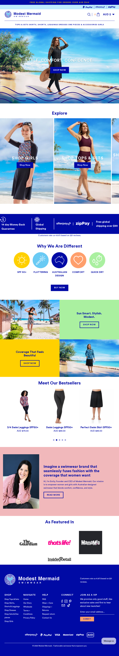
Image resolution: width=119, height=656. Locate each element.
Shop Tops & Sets (11, 599)
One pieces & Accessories (82, 24)
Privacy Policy (29, 618)
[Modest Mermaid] (22, 14)
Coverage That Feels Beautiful (30, 354)
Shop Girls (8, 621)
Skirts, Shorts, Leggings (43, 24)
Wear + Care (47, 603)
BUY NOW (59, 288)
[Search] (90, 14)
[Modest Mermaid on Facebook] (62, 601)
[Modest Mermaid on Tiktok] (68, 606)
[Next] (112, 415)
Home (25, 599)
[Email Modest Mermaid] (63, 606)
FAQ (44, 599)
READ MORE (53, 495)
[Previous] (7, 415)
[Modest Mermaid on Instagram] (65, 601)
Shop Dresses (10, 610)
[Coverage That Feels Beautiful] (89, 358)
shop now (25, 165)
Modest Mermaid (45, 646)
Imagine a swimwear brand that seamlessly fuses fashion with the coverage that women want (71, 471)
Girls (101, 24)
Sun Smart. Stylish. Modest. (89, 315)
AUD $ (107, 14)
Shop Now (82, 165)
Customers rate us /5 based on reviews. (59, 235)
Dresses (63, 24)
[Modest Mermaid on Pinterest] (70, 602)
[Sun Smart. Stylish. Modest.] (29, 319)
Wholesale (27, 607)
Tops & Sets (21, 24)
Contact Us (47, 618)
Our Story (27, 603)
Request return (48, 614)
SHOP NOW (59, 70)
